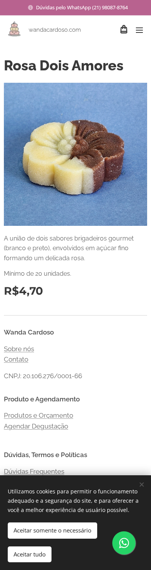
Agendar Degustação (36, 426)
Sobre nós (19, 349)
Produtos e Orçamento (38, 415)
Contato (16, 359)
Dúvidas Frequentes (34, 471)
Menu (139, 30)
